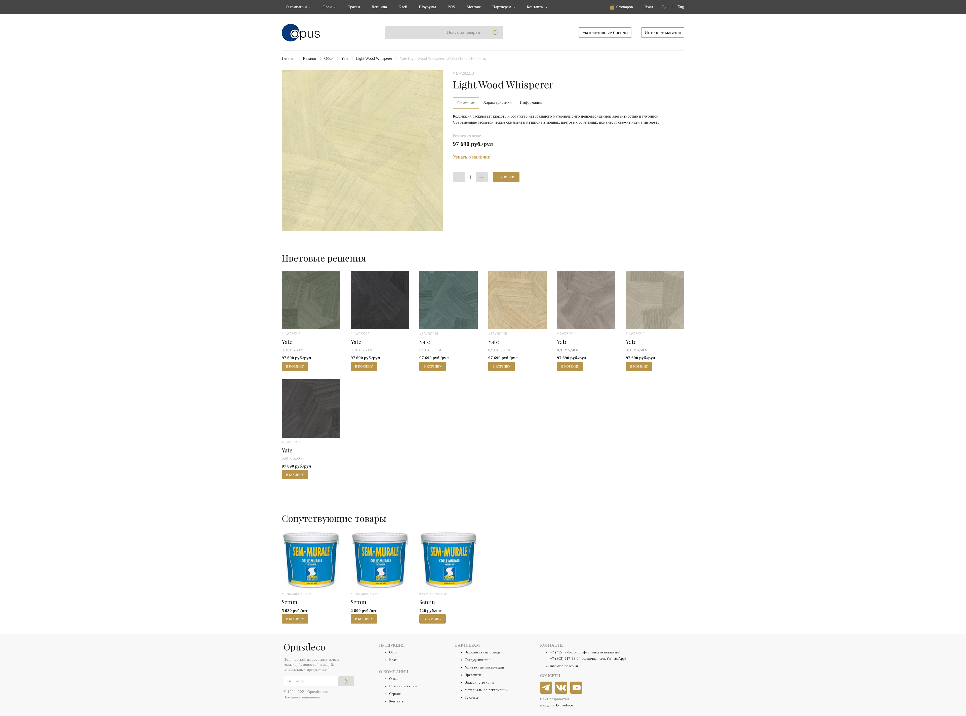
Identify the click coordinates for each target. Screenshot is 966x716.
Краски (353, 7)
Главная (288, 58)
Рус (665, 7)
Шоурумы (427, 7)
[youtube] (576, 688)
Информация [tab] (531, 102)
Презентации (475, 675)
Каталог (310, 58)
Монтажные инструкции (484, 667)
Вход (649, 7)
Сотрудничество (478, 660)
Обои (329, 58)
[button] (622, 7)
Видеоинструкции (479, 682)
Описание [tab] (466, 103)
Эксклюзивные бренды (605, 32)
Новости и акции (403, 686)
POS (451, 7)
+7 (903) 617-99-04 (565, 658)
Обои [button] (328, 7)
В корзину (506, 177)
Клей (402, 7)
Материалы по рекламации (486, 690)
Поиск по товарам (463, 32)
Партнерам (502, 7)
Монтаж (474, 7)
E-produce (564, 705)
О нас (393, 679)
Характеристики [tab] (497, 102)
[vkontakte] (561, 688)
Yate (344, 58)
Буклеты (471, 697)
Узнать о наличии (472, 157)
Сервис (394, 694)
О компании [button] (297, 7)
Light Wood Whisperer (374, 58)
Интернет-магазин (663, 32)
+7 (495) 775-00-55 (565, 652)
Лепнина (379, 7)
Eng (680, 7)
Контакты (396, 701)
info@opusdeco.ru (564, 666)
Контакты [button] (536, 7)
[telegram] (546, 688)
